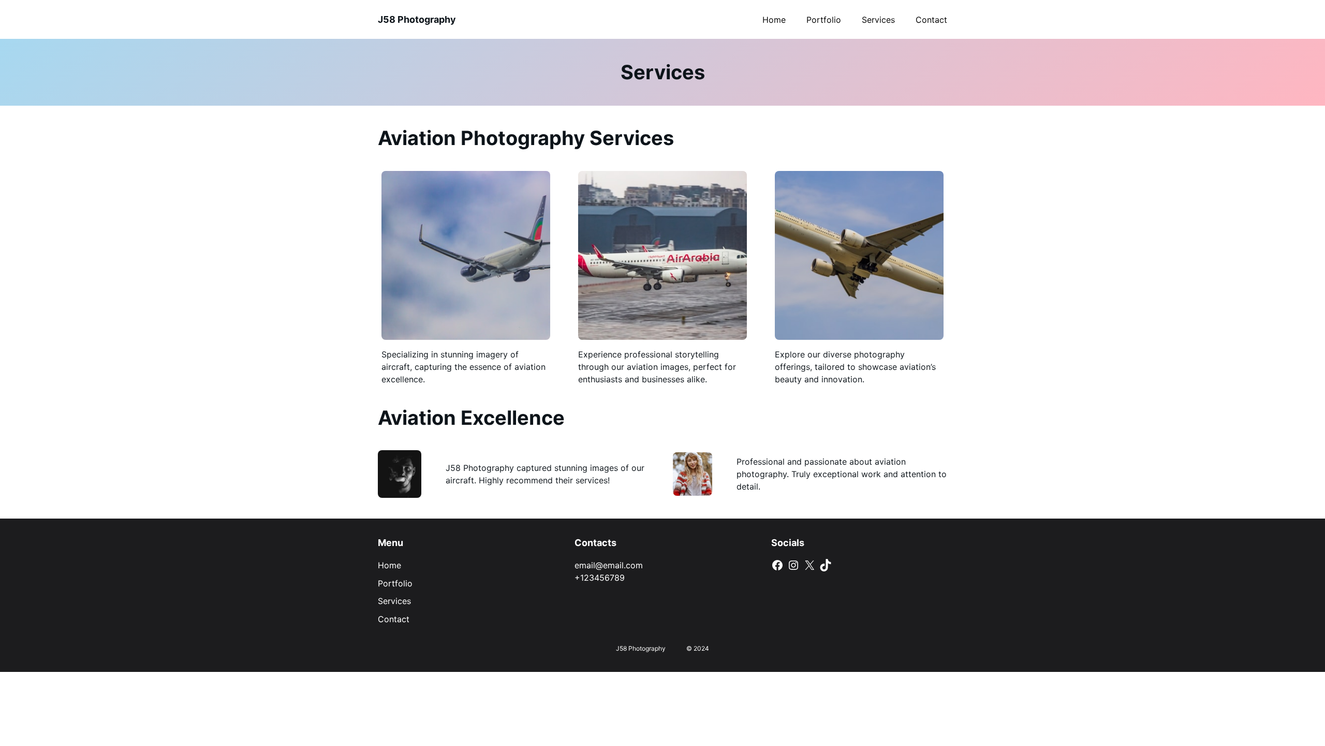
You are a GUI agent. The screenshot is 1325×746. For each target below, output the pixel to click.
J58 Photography (417, 19)
